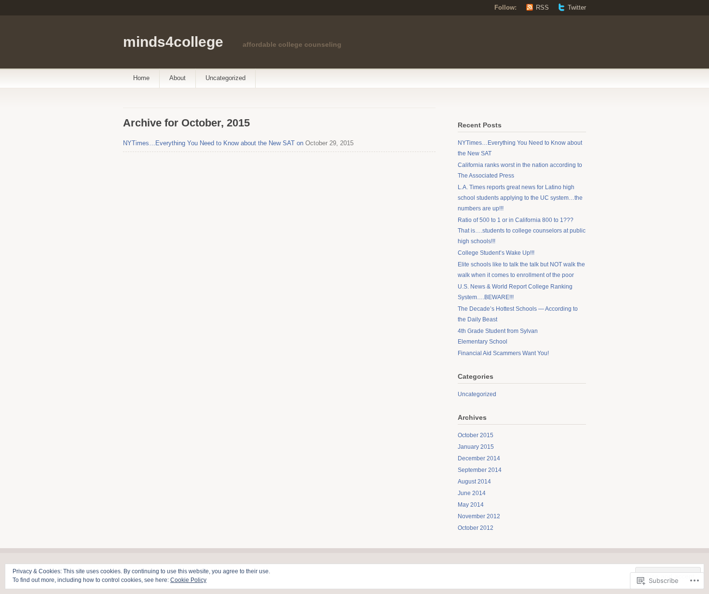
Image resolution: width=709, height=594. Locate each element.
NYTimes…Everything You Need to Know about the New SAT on (213, 143)
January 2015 (476, 446)
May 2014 (471, 504)
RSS (542, 7)
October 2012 (475, 528)
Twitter (577, 7)
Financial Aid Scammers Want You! (503, 353)
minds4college (173, 42)
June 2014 (472, 493)
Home (141, 78)
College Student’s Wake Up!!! (496, 252)
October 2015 (475, 435)
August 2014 (474, 481)
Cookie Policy (188, 580)
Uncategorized (225, 78)
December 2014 (479, 458)
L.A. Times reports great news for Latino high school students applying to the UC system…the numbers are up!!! (520, 198)
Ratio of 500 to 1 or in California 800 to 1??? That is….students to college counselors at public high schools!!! (522, 231)
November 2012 (479, 516)
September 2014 (480, 470)
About (177, 78)
